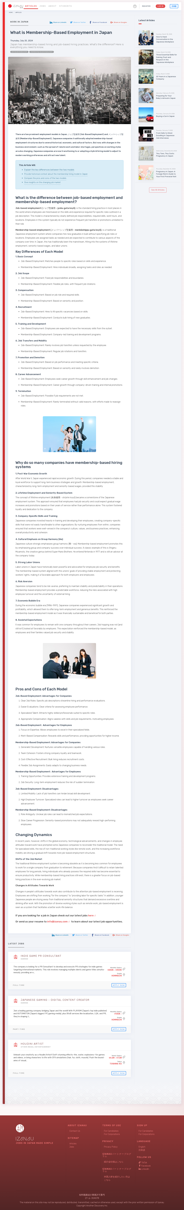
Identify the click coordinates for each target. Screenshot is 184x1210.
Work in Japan (19, 22)
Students (65, 6)
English (142, 1147)
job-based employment (19, 52)
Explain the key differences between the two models (49, 169)
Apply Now (119, 985)
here (91, 915)
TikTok (144, 1162)
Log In (160, 6)
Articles (31, 6)
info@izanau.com (57, 921)
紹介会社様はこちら (113, 1161)
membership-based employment (41, 52)
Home (11, 12)
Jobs (42, 6)
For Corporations (112, 1134)
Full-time (19, 985)
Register (146, 6)
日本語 (174, 6)
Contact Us (74, 1131)
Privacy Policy (111, 1147)
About (52, 6)
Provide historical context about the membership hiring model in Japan (56, 174)
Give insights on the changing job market (42, 182)
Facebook (146, 1166)
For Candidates (111, 1131)
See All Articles (157, 190)
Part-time (19, 1029)
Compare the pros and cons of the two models (45, 178)
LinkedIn (145, 1169)
